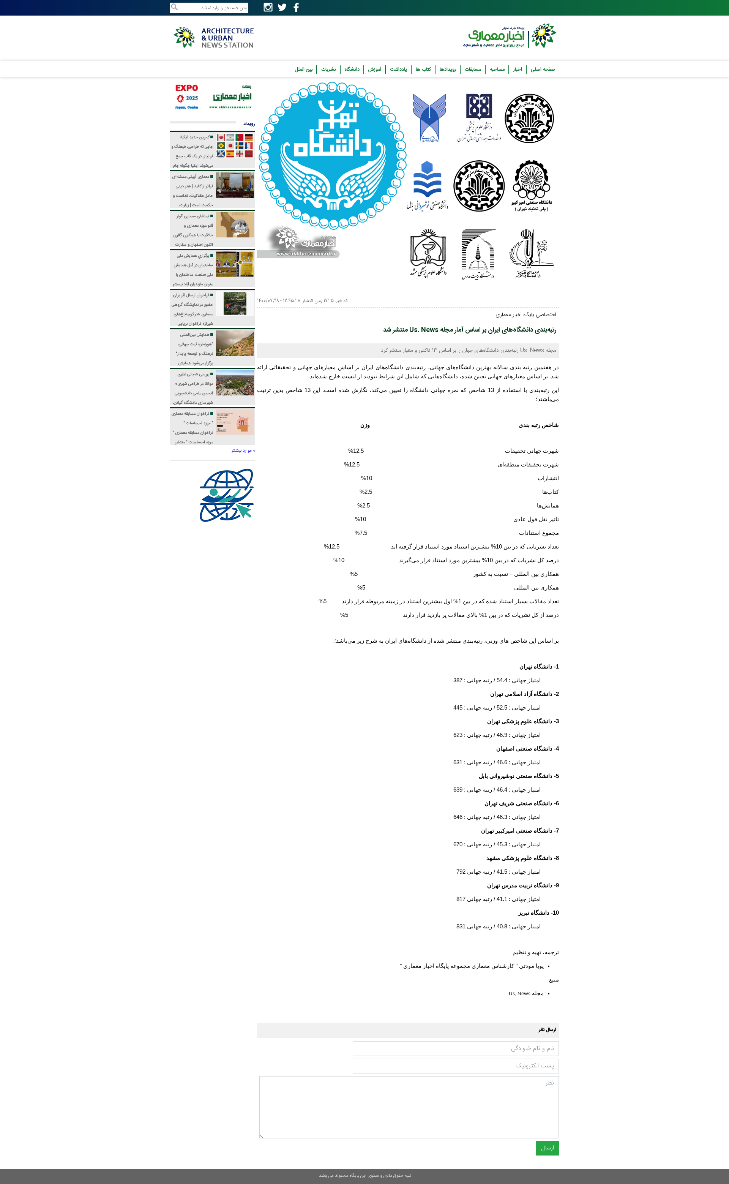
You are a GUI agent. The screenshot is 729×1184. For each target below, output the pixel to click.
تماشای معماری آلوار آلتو (193, 245)
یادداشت (398, 69)
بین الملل (303, 69)
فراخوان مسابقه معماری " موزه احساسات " (192, 433)
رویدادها (448, 69)
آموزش (374, 69)
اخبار (517, 69)
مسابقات (473, 69)
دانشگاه (352, 69)
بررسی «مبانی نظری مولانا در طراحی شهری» (192, 403)
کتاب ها (423, 69)
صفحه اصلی (543, 69)
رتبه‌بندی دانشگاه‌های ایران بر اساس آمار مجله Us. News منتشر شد (469, 330)
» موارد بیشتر (243, 450)
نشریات (328, 69)
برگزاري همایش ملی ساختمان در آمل (193, 284)
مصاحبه (497, 69)
